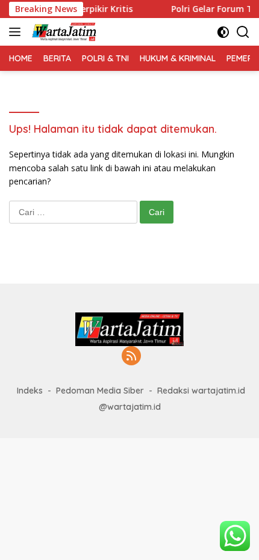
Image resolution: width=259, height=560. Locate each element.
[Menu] (17, 32)
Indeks (30, 390)
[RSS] (131, 356)
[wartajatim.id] (63, 32)
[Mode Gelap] (223, 32)
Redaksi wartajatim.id (201, 390)
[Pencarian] (243, 32)
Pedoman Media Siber (100, 390)
